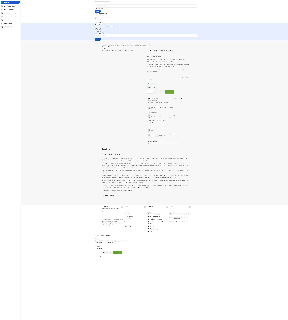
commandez (169, 92)
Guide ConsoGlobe (127, 190)
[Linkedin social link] (179, 98)
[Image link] (112, 213)
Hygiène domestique (127, 45)
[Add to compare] (97, 256)
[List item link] (180, 214)
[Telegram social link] (181, 98)
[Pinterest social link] (177, 98)
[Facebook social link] (174, 98)
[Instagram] (130, 229)
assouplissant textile (177, 185)
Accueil (104, 45)
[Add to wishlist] (101, 256)
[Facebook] (126, 229)
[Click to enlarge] (105, 48)
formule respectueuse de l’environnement (120, 175)
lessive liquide (107, 163)
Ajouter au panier (159, 92)
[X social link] (175, 98)
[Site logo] (102, 2)
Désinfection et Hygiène (114, 45)
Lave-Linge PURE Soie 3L (143, 187)
